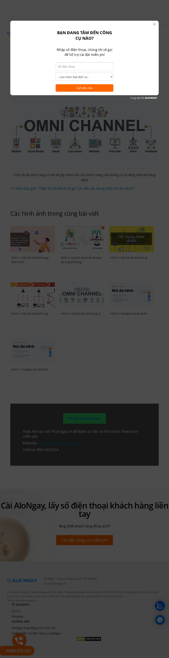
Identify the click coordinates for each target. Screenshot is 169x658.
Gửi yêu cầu (84, 88)
